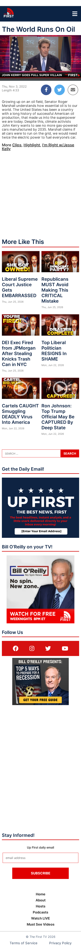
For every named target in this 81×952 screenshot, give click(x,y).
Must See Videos (40, 924)
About (41, 900)
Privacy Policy (60, 943)
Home (40, 894)
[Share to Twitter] (59, 90)
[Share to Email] (73, 90)
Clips (16, 145)
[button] (6, 75)
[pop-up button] (69, 75)
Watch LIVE (40, 918)
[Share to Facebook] (46, 90)
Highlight (32, 145)
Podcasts (40, 912)
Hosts (40, 906)
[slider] (40, 68)
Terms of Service (23, 943)
